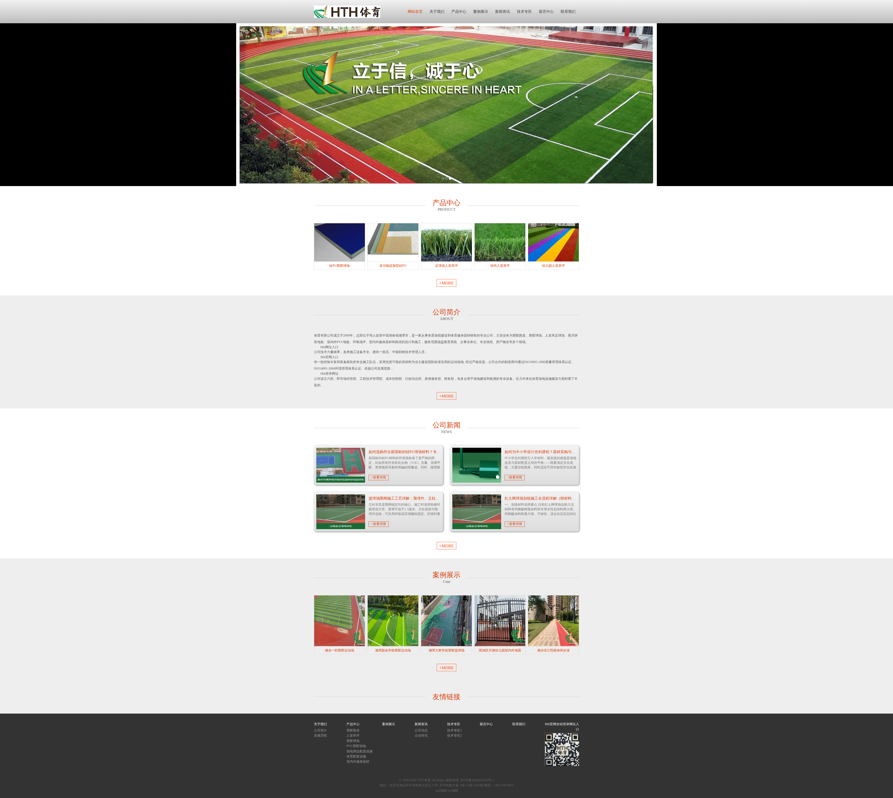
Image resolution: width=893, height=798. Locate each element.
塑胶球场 (353, 741)
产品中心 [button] (458, 11)
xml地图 (441, 790)
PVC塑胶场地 (356, 746)
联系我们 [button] (568, 11)
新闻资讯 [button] (502, 11)
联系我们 (518, 724)
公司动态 (421, 730)
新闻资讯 (421, 724)
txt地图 (453, 790)
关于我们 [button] (437, 11)
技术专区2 (454, 735)
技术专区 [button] (524, 11)
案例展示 (388, 724)
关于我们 (320, 724)
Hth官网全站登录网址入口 (562, 726)
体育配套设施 (356, 756)
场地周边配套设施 (360, 751)
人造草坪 (353, 735)
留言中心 (486, 724)
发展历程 (320, 735)
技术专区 (453, 724)
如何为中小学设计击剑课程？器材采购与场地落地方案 (549, 452)
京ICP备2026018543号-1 (477, 780)
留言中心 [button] (546, 11)
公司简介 (320, 730)
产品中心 (353, 724)
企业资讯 (421, 735)
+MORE (446, 283)
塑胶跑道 (353, 730)
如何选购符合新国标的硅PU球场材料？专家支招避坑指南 (416, 452)
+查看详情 (378, 477)
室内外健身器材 (358, 761)
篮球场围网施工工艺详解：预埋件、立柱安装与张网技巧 (415, 498)
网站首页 (415, 11)
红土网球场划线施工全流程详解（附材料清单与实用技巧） (553, 498)
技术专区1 (454, 730)
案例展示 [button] (480, 11)
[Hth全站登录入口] (347, 11)
